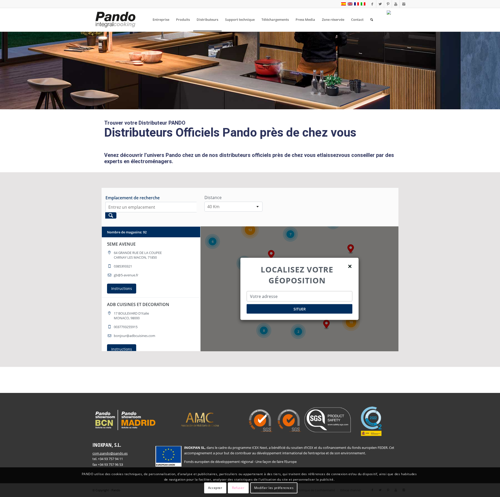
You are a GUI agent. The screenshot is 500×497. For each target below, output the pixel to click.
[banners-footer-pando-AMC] (200, 419)
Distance (213, 197)
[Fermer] (350, 265)
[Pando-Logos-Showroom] (124, 420)
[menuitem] (161, 19)
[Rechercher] (371, 19)
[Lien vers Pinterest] (388, 4)
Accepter (215, 488)
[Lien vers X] (380, 4)
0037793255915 (126, 326)
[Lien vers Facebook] (372, 4)
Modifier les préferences (273, 488)
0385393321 (123, 266)
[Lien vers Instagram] (404, 4)
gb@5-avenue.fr (126, 275)
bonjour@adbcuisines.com (134, 335)
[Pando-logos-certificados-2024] (317, 421)
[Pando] (115, 19)
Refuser (238, 488)
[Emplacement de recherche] (110, 215)
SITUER (299, 309)
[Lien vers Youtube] (395, 4)
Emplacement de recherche (132, 198)
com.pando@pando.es (110, 453)
